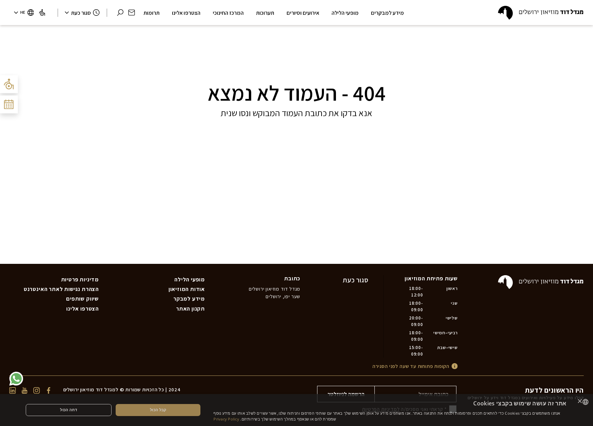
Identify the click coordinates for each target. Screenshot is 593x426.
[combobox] (585, 402)
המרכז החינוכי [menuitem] (228, 12)
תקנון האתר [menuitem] (190, 308)
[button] (131, 12)
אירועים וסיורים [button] (303, 12)
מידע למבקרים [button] (387, 12)
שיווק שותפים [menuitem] (82, 298)
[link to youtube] (24, 390)
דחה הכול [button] (68, 409)
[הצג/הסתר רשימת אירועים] (9, 104)
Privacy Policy (226, 419)
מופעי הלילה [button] (345, 12)
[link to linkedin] (12, 390)
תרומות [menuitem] (151, 12)
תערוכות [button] (265, 12)
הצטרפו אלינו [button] (186, 12)
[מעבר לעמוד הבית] (541, 13)
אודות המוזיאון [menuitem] (186, 289)
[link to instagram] (36, 390)
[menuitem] (42, 12)
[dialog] (296, 410)
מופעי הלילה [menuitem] (189, 279)
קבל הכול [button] (158, 409)
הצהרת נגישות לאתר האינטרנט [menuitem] (61, 289)
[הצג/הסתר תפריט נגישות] (9, 84)
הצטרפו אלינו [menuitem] (82, 308)
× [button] (580, 401)
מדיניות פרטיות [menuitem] (80, 279)
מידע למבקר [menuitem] (189, 298)
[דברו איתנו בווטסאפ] (16, 379)
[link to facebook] (48, 390)
